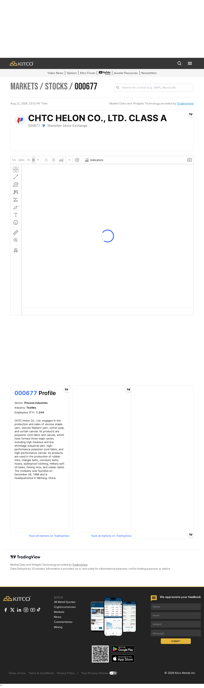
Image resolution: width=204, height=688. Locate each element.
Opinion (72, 73)
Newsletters (149, 73)
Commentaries (63, 622)
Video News (55, 73)
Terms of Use (17, 673)
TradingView (185, 103)
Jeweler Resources (126, 73)
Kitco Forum (87, 73)
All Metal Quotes (65, 602)
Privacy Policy (66, 673)
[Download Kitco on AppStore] (123, 658)
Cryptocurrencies (65, 607)
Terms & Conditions (41, 673)
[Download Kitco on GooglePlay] (123, 649)
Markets (59, 612)
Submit (175, 641)
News (57, 617)
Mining (58, 627)
